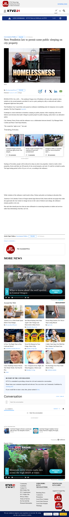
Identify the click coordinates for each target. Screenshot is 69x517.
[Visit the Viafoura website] (61, 439)
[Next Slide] (63, 146)
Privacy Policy (24, 496)
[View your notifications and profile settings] (63, 409)
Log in (57, 396)
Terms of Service (25, 499)
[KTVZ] (14, 10)
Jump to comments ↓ (10, 241)
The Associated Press (11, 90)
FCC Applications (25, 492)
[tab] (9, 408)
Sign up (62, 396)
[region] (34, 418)
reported (23, 109)
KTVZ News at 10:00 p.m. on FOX (36, 18)
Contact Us (23, 488)
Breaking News (40, 492)
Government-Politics (21, 236)
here (38, 389)
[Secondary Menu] (6, 10)
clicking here (9, 386)
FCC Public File (24, 494)
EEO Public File (24, 490)
